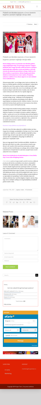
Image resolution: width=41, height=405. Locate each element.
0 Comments (28, 190)
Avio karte (34, 345)
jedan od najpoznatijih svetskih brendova (22, 161)
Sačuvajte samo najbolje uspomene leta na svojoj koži (28, 218)
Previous (29, 24)
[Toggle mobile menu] (37, 6)
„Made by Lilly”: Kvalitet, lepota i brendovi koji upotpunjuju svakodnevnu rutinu (8, 216)
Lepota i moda (20, 190)
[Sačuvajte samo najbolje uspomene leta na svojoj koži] (30, 222)
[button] (4, 221)
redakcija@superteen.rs (24, 2)
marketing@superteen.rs (29, 369)
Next (35, 24)
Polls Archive (7, 304)
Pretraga (20, 341)
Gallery (13, 216)
